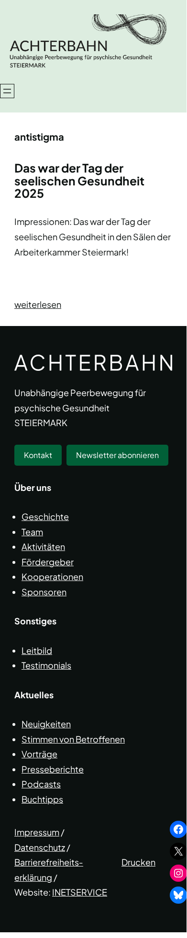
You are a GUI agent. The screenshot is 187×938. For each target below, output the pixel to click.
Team (32, 531)
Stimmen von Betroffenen (73, 739)
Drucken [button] (138, 861)
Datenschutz (39, 847)
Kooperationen (52, 576)
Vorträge (39, 753)
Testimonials (46, 665)
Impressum (36, 831)
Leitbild (37, 650)
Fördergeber (48, 561)
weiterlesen (37, 304)
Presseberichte (53, 769)
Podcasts (41, 783)
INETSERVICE (79, 892)
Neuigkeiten (46, 723)
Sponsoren (44, 591)
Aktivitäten (43, 546)
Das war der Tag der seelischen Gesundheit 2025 (79, 181)
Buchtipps (42, 799)
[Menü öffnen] (7, 91)
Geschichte (45, 516)
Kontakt (38, 455)
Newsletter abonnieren (117, 455)
